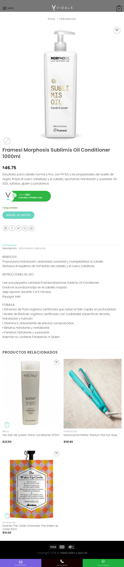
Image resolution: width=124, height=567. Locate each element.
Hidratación (67, 19)
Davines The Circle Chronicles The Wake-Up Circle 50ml (30, 527)
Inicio (51, 19)
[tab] (9, 248)
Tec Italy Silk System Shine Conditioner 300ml (30, 435)
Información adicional (32, 248)
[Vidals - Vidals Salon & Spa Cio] (62, 8)
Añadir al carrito (18, 215)
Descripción (9, 248)
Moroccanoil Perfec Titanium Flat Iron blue (90, 435)
